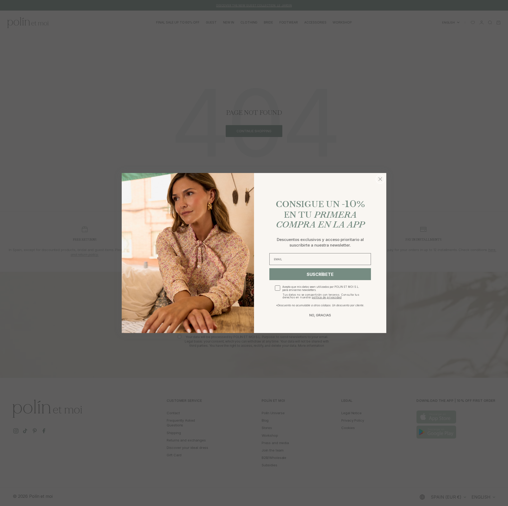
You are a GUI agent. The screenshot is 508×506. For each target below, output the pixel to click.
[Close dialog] (380, 179)
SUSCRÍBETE (320, 274)
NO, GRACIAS (320, 315)
